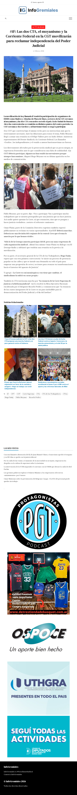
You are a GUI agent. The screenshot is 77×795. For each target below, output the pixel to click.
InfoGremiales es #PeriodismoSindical (18, 772)
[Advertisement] (38, 109)
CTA (38, 394)
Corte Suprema (28, 394)
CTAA (65, 394)
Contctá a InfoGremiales (13, 774)
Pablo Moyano (21, 397)
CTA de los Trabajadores (51, 394)
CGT (18, 394)
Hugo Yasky (9, 397)
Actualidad (38, 27)
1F (8, 394)
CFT (12, 394)
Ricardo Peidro (35, 397)
